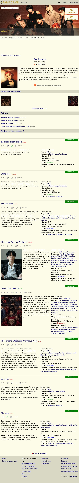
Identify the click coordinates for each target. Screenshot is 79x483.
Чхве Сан (48, 427)
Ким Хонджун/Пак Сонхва (10, 118)
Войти (4, 458)
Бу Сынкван (67, 262)
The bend (5, 413)
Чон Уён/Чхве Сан (68, 218)
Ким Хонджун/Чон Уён (8, 123)
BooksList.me (46, 461)
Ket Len (59, 296)
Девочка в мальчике (58, 333)
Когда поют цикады (10, 288)
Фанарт (20, 38)
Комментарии (26, 471)
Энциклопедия (34, 38)
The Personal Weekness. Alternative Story (19, 341)
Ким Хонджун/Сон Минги (9, 120)
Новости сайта (66, 469)
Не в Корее (51, 196)
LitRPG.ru (45, 458)
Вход (64, 2)
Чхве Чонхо (44, 220)
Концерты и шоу (70, 369)
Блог (26, 38)
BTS (60, 252)
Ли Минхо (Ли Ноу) (57, 306)
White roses (6, 174)
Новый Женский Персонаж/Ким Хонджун (15, 126)
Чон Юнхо (73, 304)
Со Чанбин (62, 311)
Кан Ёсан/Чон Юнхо (55, 218)
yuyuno (48, 387)
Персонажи (16, 55)
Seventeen (71, 252)
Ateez (49, 152)
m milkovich (50, 150)
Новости (4, 38)
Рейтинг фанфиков (28, 466)
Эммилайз (49, 212)
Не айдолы (59, 196)
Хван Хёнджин (69, 306)
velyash (48, 182)
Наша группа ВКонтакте (69, 471)
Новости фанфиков (28, 463)
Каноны (24, 476)
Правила (64, 461)
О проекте (64, 458)
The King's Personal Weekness (14, 242)
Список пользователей (30, 469)
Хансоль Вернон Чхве (58, 266)
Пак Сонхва (48, 355)
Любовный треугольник (64, 234)
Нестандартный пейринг (56, 369)
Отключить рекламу (40, 453)
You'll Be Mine (7, 204)
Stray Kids (67, 298)
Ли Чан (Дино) (68, 264)
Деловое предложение (11, 142)
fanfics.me (73, 476)
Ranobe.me (45, 463)
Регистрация (73, 2)
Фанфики (12, 38)
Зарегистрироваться (9, 461)
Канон (43, 38)
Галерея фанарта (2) (39, 108)
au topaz (5, 379)
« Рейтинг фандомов (10, 8)
